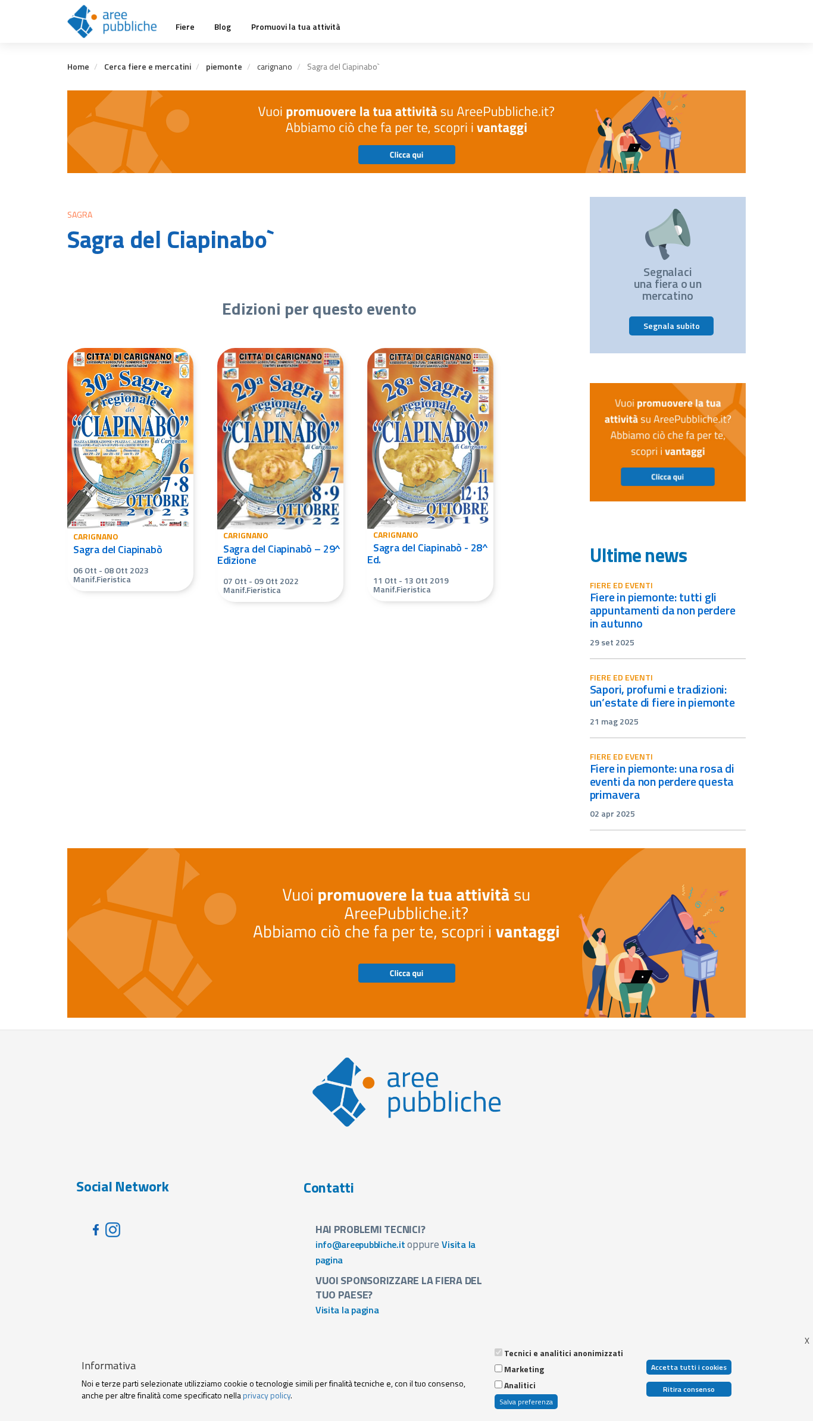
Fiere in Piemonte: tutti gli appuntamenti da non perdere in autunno (663, 610)
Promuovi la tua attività (295, 27)
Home (78, 66)
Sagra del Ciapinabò (117, 549)
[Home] (116, 21)
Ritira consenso (689, 1389)
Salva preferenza (526, 1401)
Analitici (520, 1385)
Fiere (185, 27)
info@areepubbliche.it (360, 1244)
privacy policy (266, 1395)
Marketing (524, 1369)
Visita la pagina (347, 1310)
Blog (222, 27)
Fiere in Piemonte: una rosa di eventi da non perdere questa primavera (662, 781)
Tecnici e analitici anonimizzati (563, 1353)
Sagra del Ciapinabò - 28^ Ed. (427, 553)
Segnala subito (671, 325)
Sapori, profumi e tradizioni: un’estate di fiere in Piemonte (662, 695)
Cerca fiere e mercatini (147, 66)
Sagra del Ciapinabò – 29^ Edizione (278, 555)
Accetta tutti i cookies (689, 1367)
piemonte (224, 66)
